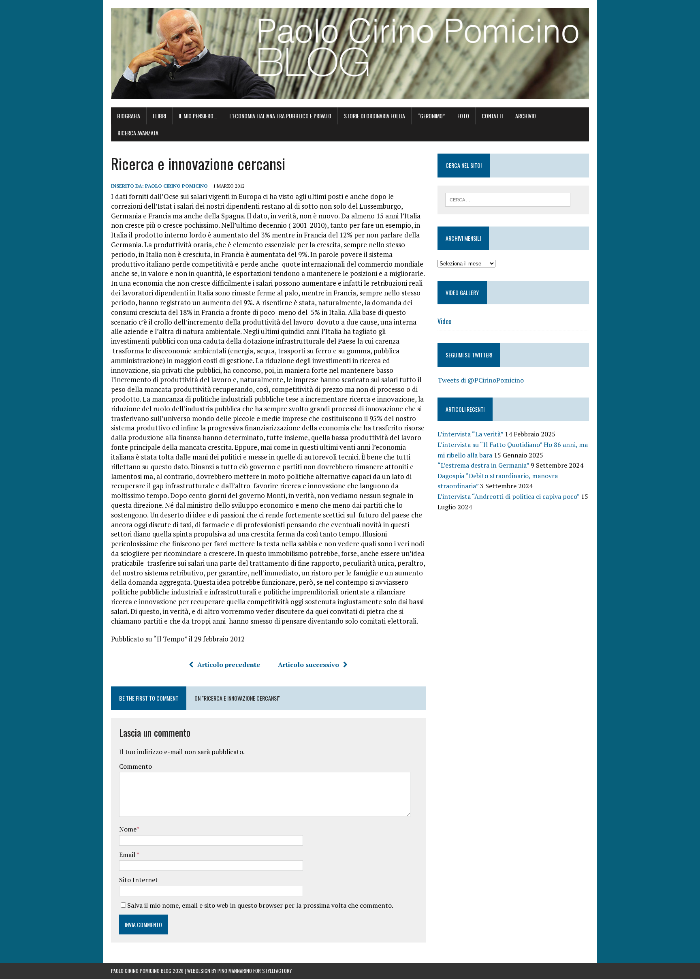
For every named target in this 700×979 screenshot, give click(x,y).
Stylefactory (277, 970)
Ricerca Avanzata (137, 132)
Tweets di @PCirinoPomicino (481, 380)
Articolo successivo (308, 664)
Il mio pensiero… (198, 115)
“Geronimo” (431, 115)
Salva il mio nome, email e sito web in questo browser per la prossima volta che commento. (260, 905)
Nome (128, 829)
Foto (463, 115)
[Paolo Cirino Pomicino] (350, 53)
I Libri (159, 115)
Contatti (492, 115)
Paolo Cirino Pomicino (176, 186)
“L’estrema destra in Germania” (483, 465)
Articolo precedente (228, 664)
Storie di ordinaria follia (374, 115)
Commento (135, 766)
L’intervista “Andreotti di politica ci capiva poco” (508, 496)
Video (444, 321)
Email (128, 854)
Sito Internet (138, 879)
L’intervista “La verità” (470, 434)
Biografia (128, 115)
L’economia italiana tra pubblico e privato (280, 115)
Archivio (525, 115)
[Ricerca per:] (507, 199)
